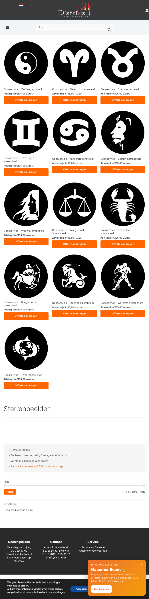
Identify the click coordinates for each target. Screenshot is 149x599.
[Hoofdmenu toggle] (7, 27)
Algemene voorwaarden (93, 550)
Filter (10, 491)
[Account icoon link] (147, 10)
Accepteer (81, 589)
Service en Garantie (93, 547)
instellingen (59, 592)
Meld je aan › (101, 589)
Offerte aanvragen (26, 99)
